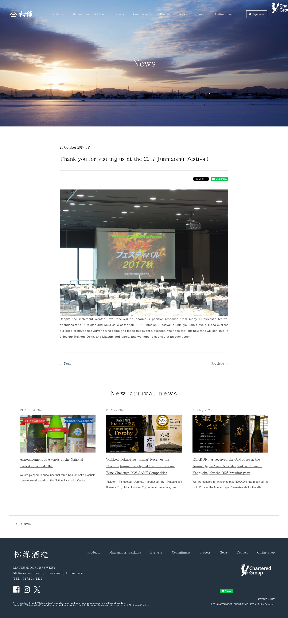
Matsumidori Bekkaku (88, 14)
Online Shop (224, 14)
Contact (201, 14)
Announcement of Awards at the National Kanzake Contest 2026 (51, 462)
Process (165, 14)
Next (66, 363)
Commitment (142, 14)
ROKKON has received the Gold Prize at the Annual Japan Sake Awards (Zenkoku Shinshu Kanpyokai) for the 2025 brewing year (227, 466)
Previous (219, 363)
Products (57, 14)
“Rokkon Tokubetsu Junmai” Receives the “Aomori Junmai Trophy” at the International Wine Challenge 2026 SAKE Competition (140, 466)
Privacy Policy (266, 599)
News (183, 14)
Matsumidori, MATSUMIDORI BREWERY (21, 14)
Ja (258, 14)
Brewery (118, 14)
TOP (15, 524)
